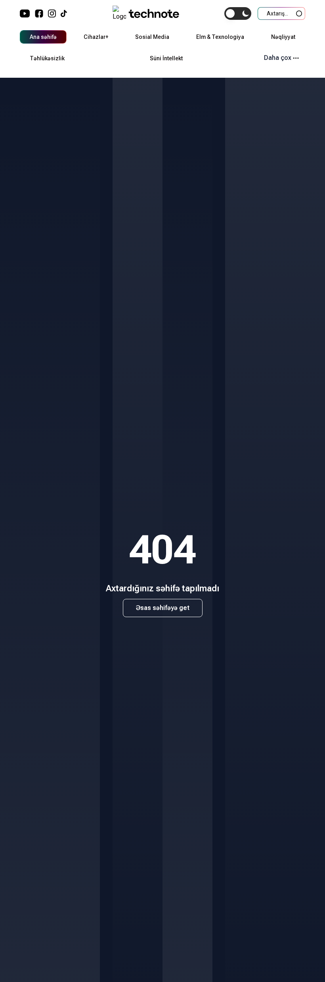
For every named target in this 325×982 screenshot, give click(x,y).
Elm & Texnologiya (220, 37)
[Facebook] (39, 13)
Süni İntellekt (166, 58)
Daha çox (277, 57)
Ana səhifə (43, 37)
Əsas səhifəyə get (162, 608)
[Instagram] (52, 13)
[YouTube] (25, 13)
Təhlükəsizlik (47, 58)
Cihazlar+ (96, 37)
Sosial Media (152, 37)
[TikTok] (64, 13)
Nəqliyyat (283, 37)
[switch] (237, 13)
